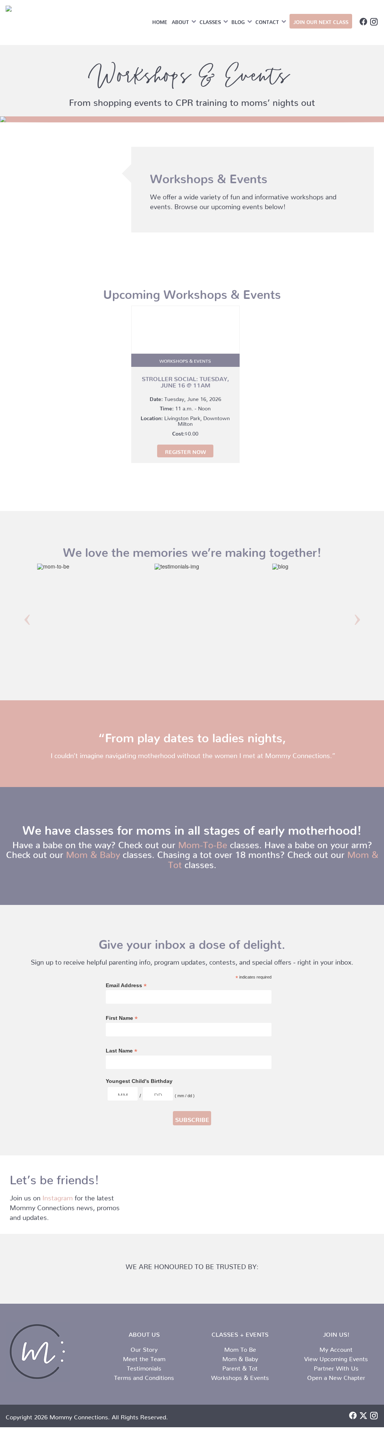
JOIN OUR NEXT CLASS (320, 21)
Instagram (57, 1196)
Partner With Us (336, 1367)
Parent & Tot (240, 1367)
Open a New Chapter (336, 1376)
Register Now (185, 450)
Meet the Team (144, 1357)
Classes (210, 21)
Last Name (121, 1050)
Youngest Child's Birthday (139, 1081)
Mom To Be (240, 1348)
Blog (238, 21)
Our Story (144, 1348)
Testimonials (144, 1367)
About (180, 21)
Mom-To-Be (202, 843)
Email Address (126, 985)
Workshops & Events (240, 1376)
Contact (267, 21)
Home (159, 21)
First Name (122, 1018)
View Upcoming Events (336, 1357)
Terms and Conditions (144, 1376)
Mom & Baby (93, 852)
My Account (336, 1348)
